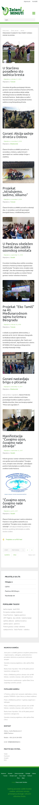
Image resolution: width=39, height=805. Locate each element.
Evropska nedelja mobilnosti (12, 612)
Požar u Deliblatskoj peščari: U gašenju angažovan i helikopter (19, 701)
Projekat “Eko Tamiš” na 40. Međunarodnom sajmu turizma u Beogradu (18, 313)
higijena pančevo (20, 615)
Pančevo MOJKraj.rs (12, 591)
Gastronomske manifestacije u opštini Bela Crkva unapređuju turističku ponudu (19, 681)
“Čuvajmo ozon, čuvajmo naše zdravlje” (14, 503)
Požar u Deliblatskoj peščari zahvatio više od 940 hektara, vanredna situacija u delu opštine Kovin (19, 676)
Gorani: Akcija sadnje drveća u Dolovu (18, 135)
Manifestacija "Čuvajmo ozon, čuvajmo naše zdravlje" (14, 441)
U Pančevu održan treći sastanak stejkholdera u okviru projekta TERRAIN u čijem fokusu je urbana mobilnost (20, 695)
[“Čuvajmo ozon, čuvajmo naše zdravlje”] (18, 484)
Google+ (6, 758)
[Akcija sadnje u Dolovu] (18, 117)
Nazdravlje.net (10, 595)
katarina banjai (26, 618)
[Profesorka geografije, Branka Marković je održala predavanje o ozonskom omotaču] (18, 420)
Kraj (14, 555)
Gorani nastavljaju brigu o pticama (16, 380)
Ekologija (28, 773)
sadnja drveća (8, 629)
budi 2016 (16, 609)
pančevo (17, 624)
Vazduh (13, 257)
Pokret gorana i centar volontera (14, 626)
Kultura (34, 773)
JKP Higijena (7, 618)
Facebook (7, 756)
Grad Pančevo (8, 615)
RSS (5, 760)
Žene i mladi (14, 30)
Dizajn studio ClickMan (21, 782)
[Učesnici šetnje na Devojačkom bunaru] (18, 172)
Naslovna (6, 30)
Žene (18, 778)
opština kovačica (20, 621)
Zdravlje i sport (13, 775)
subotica (26, 629)
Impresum (27, 1)
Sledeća (7, 555)
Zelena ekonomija (19, 773)
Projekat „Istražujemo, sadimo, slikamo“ (15, 191)
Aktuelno (10, 773)
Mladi (22, 30)
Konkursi (29, 775)
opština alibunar (8, 621)
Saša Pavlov (18, 629)
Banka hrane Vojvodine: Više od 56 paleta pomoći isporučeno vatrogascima (19, 670)
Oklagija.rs (9, 582)
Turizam (13, 82)
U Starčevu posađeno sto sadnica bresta (13, 71)
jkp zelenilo (17, 618)
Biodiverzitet (14, 144)
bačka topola (7, 609)
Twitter (6, 754)
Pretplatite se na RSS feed (14, 539)
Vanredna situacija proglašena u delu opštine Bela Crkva (19, 664)
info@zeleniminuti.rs (14, 742)
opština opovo (8, 624)
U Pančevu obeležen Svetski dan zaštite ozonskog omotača (18, 247)
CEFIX (7, 587)
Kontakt (34, 1)
